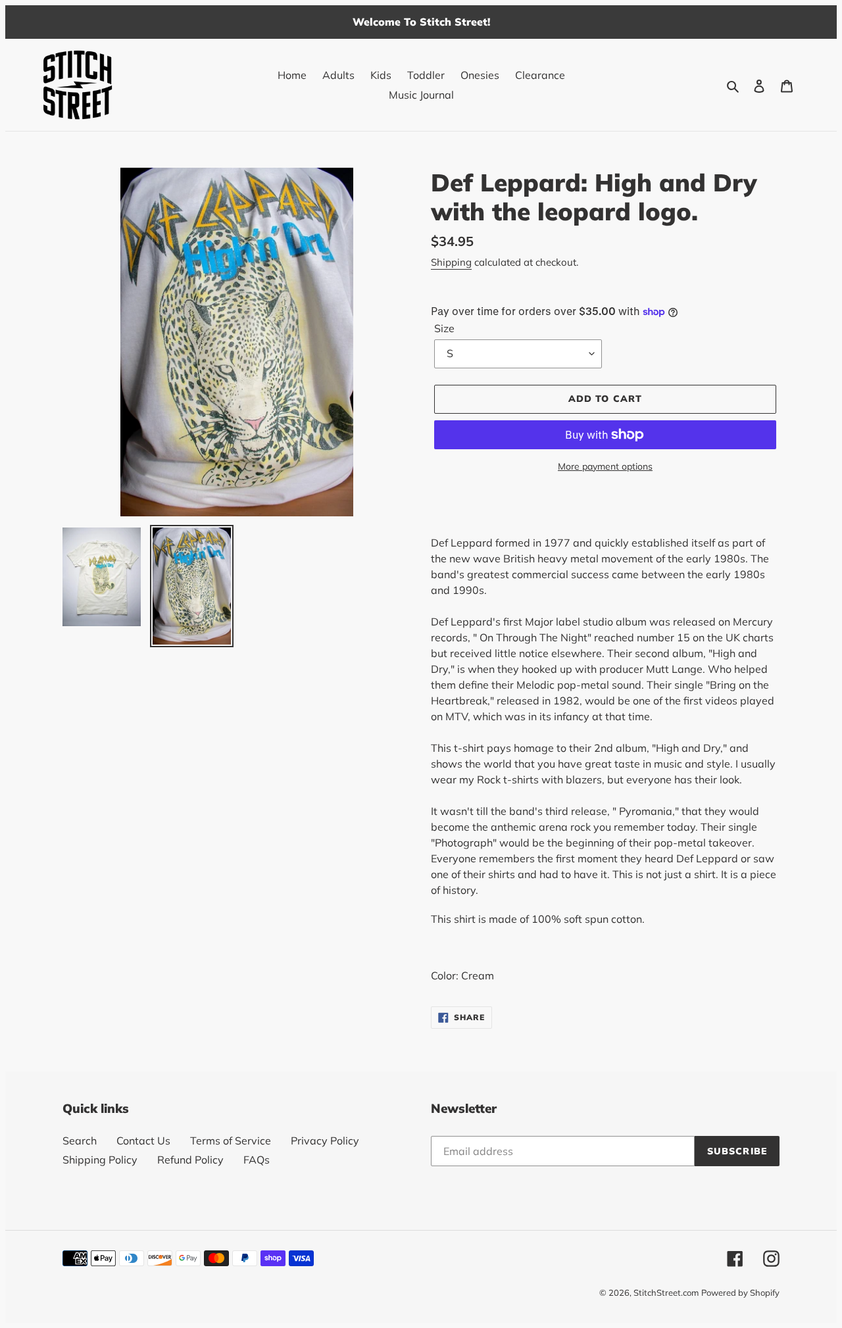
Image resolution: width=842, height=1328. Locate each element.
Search (79, 1140)
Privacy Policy (325, 1140)
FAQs (256, 1159)
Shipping (451, 262)
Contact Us (143, 1140)
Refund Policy (190, 1159)
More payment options (605, 466)
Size (444, 328)
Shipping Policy (99, 1159)
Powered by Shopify (740, 1292)
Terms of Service (230, 1140)
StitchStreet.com (666, 1292)
